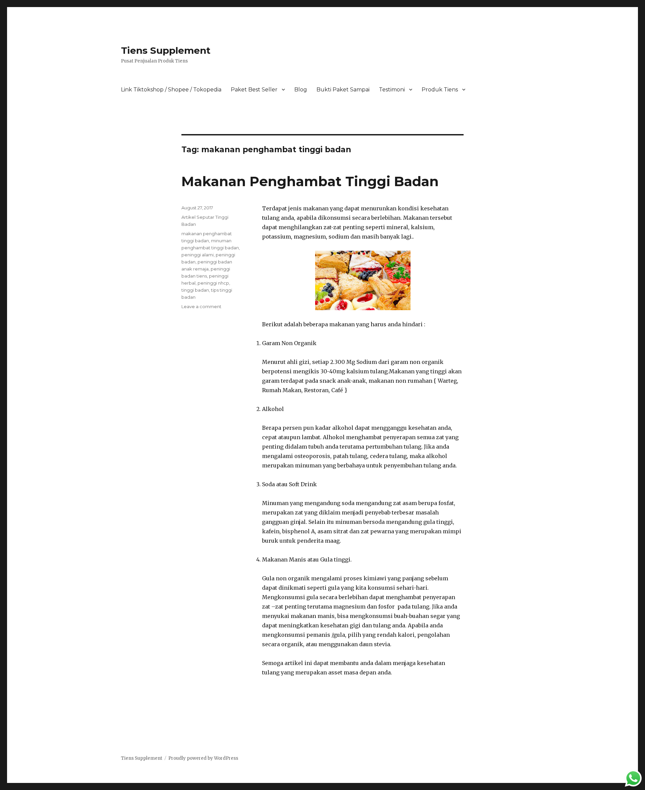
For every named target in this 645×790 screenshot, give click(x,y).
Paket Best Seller (254, 89)
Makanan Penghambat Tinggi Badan (310, 181)
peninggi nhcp (213, 283)
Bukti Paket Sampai (343, 89)
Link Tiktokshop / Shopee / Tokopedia (171, 89)
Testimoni (392, 89)
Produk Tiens (440, 89)
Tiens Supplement (166, 50)
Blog (300, 89)
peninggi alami (197, 254)
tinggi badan (195, 290)
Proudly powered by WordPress (203, 758)
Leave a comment (201, 306)
